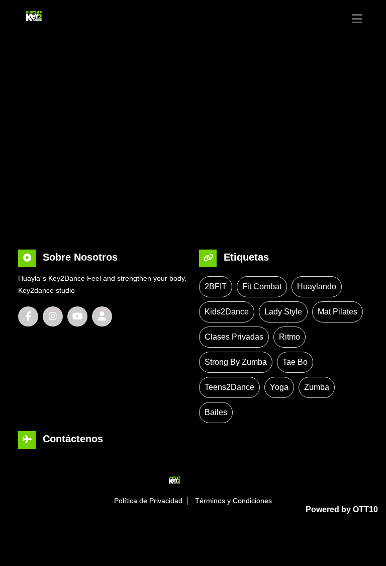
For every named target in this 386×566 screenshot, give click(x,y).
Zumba (316, 387)
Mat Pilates (337, 311)
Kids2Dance (227, 311)
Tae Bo (295, 362)
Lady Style (283, 311)
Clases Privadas (234, 337)
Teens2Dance (229, 387)
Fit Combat (261, 286)
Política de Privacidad (148, 501)
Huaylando (316, 286)
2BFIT (216, 286)
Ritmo (289, 337)
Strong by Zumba (236, 362)
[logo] (57, 15)
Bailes (216, 412)
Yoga (279, 387)
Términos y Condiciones (233, 501)
